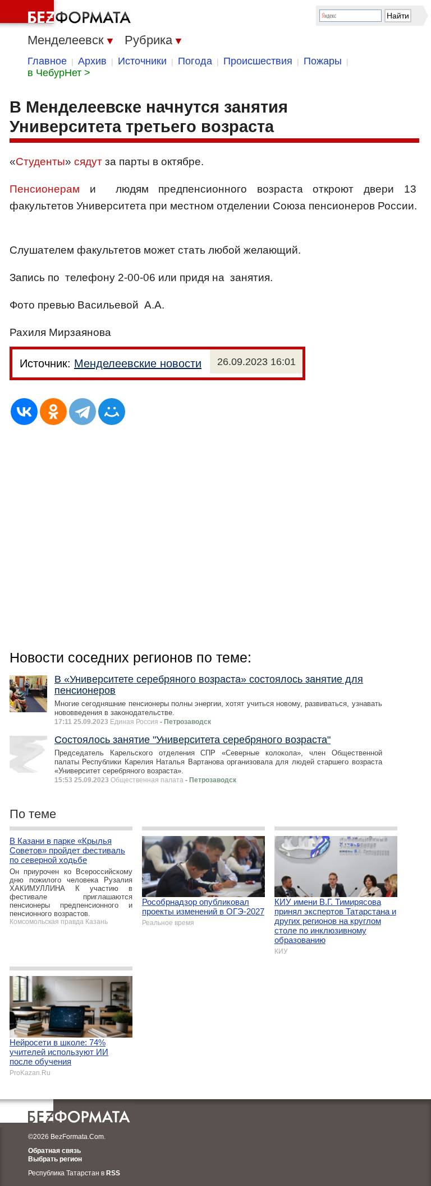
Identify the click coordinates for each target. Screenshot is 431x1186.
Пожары (323, 61)
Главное (47, 61)
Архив (92, 61)
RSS (113, 1173)
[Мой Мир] (111, 411)
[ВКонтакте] (24, 411)
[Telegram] (82, 411)
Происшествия (257, 61)
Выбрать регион (55, 1159)
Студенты (40, 161)
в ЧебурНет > (58, 72)
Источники (142, 61)
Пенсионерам (45, 189)
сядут (88, 161)
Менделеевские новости (137, 363)
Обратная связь (54, 1151)
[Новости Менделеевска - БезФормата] (67, 14)
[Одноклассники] (53, 411)
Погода (195, 61)
